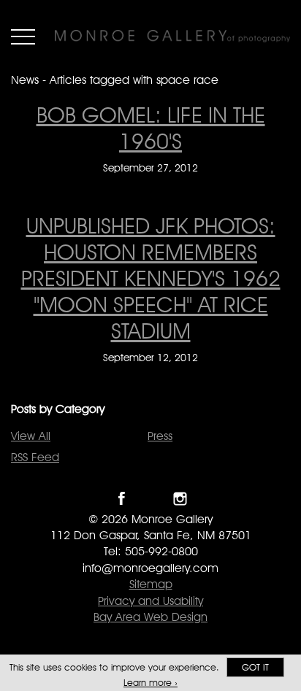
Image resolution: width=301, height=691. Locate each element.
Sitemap (150, 584)
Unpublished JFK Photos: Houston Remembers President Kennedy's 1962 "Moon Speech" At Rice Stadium (151, 278)
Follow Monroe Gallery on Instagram (180, 499)
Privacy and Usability (150, 601)
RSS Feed (35, 457)
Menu (23, 36)
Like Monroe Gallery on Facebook (121, 499)
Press (160, 436)
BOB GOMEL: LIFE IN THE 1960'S (151, 127)
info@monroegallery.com (150, 568)
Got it (255, 667)
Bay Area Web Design (150, 617)
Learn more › (150, 682)
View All (30, 436)
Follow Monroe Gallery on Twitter (151, 499)
